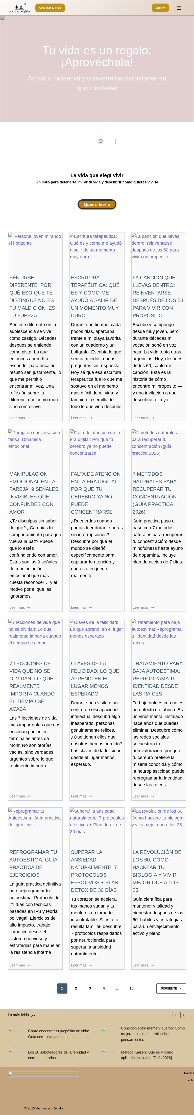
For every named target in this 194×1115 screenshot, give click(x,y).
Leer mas (17, 418)
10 (132, 988)
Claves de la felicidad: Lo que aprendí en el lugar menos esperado (95, 679)
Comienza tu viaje (50, 7)
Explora (160, 7)
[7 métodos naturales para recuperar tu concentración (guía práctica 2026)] (159, 449)
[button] (97, 204)
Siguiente (169, 988)
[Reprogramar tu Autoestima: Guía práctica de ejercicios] (35, 828)
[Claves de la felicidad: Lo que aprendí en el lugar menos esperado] (97, 639)
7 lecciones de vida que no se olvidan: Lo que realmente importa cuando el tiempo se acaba (32, 686)
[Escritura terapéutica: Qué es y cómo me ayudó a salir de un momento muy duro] (97, 253)
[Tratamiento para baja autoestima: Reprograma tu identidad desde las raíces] (159, 639)
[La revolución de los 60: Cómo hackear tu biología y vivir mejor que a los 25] (159, 828)
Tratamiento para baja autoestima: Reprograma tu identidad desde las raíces (157, 679)
